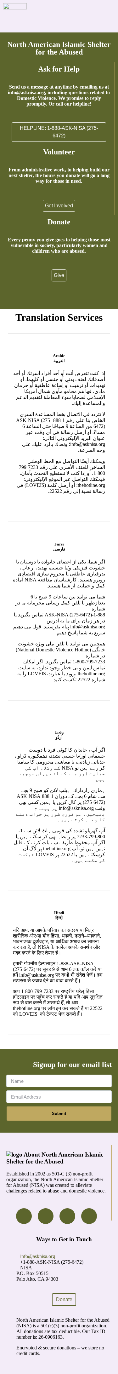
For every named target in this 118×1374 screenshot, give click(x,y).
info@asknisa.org (37, 1256)
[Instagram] (45, 1216)
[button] (112, 16)
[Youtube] (67, 1216)
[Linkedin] (89, 1216)
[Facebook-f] (24, 1216)
